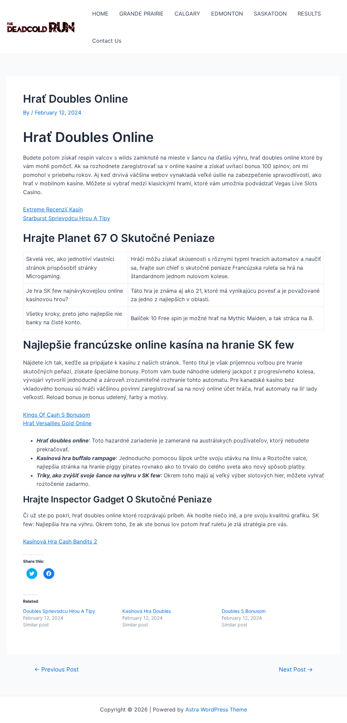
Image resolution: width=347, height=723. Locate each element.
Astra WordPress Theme (216, 709)
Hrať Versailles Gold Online (57, 423)
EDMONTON (227, 13)
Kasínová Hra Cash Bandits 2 (60, 541)
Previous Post (56, 669)
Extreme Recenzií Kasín (53, 209)
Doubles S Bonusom (244, 611)
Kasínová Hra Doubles (146, 611)
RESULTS (309, 13)
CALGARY (187, 13)
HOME (100, 13)
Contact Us (106, 40)
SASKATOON (270, 13)
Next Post (296, 669)
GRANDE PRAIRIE (141, 13)
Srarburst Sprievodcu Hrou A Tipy (66, 218)
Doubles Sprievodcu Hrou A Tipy (59, 611)
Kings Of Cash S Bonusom (56, 414)
